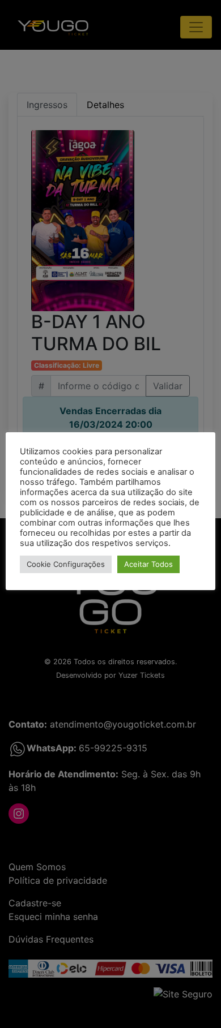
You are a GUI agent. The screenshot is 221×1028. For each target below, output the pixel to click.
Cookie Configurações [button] (66, 564)
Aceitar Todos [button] (148, 564)
